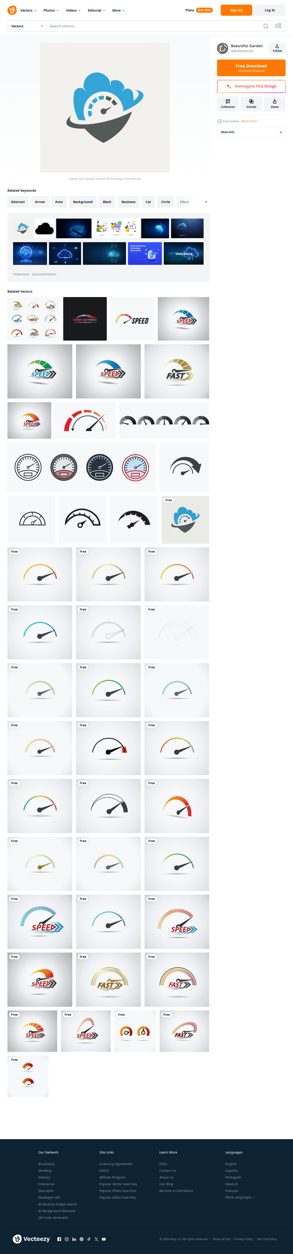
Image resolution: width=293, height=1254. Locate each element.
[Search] (266, 26)
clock (184, 202)
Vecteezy (45, 1170)
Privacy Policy (243, 1239)
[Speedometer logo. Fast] (39, 980)
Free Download (251, 68)
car (148, 202)
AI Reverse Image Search (57, 1204)
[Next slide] (202, 201)
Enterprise (46, 1184)
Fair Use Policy (267, 1239)
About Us (166, 1177)
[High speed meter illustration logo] (85, 319)
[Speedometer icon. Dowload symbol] (108, 632)
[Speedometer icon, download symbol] (108, 574)
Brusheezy (46, 1164)
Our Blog (166, 1184)
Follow (277, 51)
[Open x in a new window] (96, 1239)
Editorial (94, 10)
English (231, 1164)
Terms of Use (221, 1239)
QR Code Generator (53, 1217)
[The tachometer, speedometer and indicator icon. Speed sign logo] (83, 520)
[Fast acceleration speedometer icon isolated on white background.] (85, 420)
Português (233, 1177)
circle (165, 202)
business (128, 202)
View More (183, 253)
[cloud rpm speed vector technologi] (185, 520)
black (107, 202)
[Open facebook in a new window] (59, 1239)
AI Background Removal (56, 1211)
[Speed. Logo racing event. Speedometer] (183, 319)
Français (231, 1190)
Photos (49, 10)
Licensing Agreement (115, 1164)
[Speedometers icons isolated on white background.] (164, 420)
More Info (227, 132)
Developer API (49, 1197)
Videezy (44, 1177)
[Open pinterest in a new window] (81, 1239)
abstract (18, 202)
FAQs (163, 1164)
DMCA (104, 1170)
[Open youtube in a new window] (104, 1239)
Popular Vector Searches (118, 1184)
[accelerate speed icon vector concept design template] (184, 467)
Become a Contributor (176, 1190)
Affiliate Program (112, 1177)
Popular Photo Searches (117, 1190)
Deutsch (231, 1184)
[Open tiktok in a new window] (89, 1239)
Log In (270, 10)
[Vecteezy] (12, 10)
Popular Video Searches (117, 1197)
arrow (40, 202)
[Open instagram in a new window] (67, 1239)
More (116, 10)
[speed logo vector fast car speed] (132, 319)
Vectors (26, 10)
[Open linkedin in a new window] (74, 1239)
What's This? (249, 121)
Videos (71, 10)
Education (46, 1190)
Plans (190, 10)
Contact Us (167, 1170)
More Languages (238, 1197)
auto (59, 202)
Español (231, 1170)
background (83, 202)
